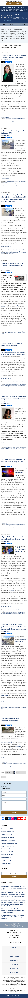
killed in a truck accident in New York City (20, 473)
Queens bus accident (7, 183)
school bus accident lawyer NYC (13, 185)
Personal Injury (21, 115)
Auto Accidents (7, 115)
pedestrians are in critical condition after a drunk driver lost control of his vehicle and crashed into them (13, 354)
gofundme (11, 590)
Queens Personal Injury (5, 117)
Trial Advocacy (6, 860)
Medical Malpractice (8, 840)
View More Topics (6, 863)
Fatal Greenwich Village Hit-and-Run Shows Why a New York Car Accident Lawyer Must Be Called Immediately (14, 888)
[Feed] (12, 818)
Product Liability (7, 854)
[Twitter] (6, 818)
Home (4, 24)
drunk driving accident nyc (14, 384)
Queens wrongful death (13, 333)
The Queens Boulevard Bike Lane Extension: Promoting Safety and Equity (12, 265)
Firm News (5, 849)
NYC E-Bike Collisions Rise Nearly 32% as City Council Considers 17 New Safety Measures (12, 917)
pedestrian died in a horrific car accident (20, 641)
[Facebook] (3, 818)
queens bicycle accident (18, 332)
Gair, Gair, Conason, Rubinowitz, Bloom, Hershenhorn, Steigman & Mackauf (14, 991)
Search (14, 876)
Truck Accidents (22, 445)
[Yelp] (25, 818)
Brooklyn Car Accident (8, 763)
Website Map (14, 968)
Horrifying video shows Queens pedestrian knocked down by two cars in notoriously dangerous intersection (13, 626)
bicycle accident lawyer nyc (9, 332)
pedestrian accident (15, 118)
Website (14, 952)
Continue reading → (6, 113)
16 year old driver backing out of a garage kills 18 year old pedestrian (12, 538)
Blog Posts (14, 973)
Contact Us (14, 24)
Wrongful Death (5, 182)
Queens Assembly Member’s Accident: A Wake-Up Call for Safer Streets (13, 56)
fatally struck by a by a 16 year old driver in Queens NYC (20, 549)
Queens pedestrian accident (16, 183)
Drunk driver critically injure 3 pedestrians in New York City (11, 344)
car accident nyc (8, 118)
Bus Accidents (7, 181)
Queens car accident (16, 119)
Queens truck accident (16, 448)
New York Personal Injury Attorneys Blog (14, 17)
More (23, 24)
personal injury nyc (9, 119)
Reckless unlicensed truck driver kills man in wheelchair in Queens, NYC (13, 460)
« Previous (7, 772)
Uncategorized (14, 382)
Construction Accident (9, 843)
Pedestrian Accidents (14, 115)
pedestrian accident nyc (8, 447)
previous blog (18, 746)
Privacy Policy (14, 956)
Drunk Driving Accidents (15, 381)
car (4, 118)
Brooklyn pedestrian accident (17, 763)
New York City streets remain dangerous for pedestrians (10, 719)
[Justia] (15, 818)
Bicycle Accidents (8, 331)
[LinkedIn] (9, 818)
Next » (3, 777)
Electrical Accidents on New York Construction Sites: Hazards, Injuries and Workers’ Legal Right (12, 910)
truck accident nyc (7, 527)
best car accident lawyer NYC (9, 251)
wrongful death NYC (15, 527)
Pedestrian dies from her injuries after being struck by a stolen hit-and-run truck (13, 398)
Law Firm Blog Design (13, 995)
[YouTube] (18, 818)
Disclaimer (14, 960)
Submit (14, 812)
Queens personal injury (10, 121)
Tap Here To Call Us (14, 3)
